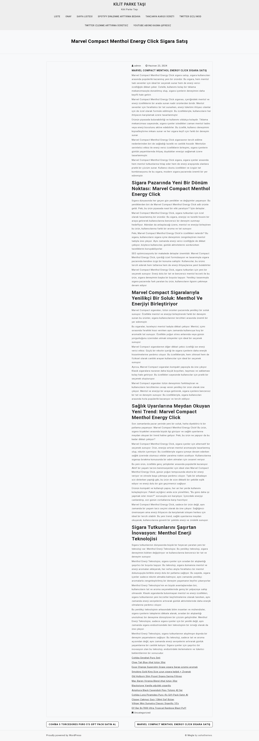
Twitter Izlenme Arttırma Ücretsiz (106, 25)
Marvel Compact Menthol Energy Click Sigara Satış (173, 724)
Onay (68, 16)
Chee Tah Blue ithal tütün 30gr (149, 662)
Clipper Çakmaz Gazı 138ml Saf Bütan (153, 699)
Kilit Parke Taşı (129, 4)
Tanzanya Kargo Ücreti (160, 16)
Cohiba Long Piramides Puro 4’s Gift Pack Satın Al (160, 695)
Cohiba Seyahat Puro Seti (146, 657)
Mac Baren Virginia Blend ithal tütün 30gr (154, 681)
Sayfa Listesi (85, 16)
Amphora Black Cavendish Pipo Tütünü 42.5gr (157, 690)
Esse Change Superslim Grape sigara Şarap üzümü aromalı (165, 667)
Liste (57, 16)
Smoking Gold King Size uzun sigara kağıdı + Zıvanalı (161, 671)
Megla (191, 735)
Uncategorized (142, 712)
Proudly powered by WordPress (63, 735)
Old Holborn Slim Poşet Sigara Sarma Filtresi (157, 676)
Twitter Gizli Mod (190, 16)
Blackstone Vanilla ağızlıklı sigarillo (151, 685)
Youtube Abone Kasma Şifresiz (152, 25)
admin (137, 65)
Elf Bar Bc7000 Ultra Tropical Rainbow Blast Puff (159, 708)
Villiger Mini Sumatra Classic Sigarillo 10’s (155, 703)
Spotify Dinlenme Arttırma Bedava (119, 16)
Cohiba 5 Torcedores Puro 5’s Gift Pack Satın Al (82, 724)
